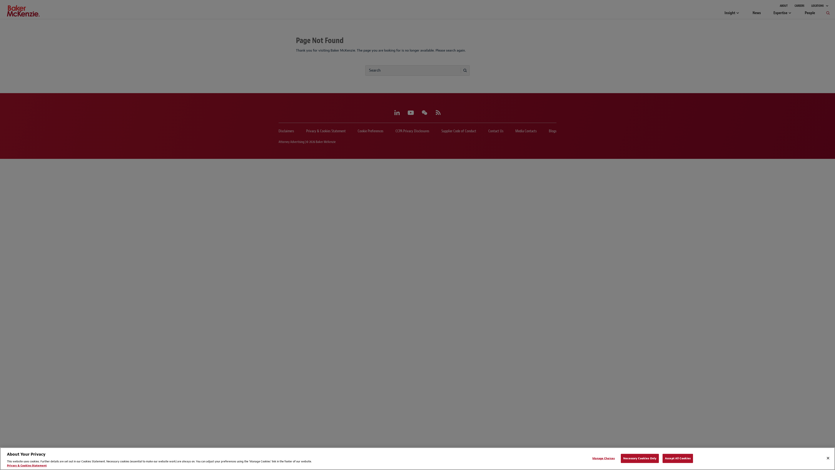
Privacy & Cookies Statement (27, 465)
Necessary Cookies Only (639, 458)
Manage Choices (603, 458)
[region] (417, 458)
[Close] (828, 458)
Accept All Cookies (678, 458)
